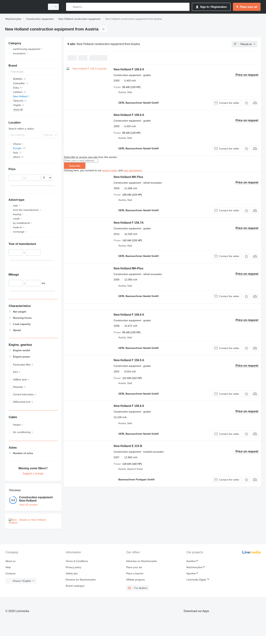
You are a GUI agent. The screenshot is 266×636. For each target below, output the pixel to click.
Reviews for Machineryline (81, 579)
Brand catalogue (75, 585)
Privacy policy (73, 567)
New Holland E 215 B (128, 446)
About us (10, 561)
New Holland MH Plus (128, 177)
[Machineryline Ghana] (24, 7)
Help (8, 567)
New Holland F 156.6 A (129, 405)
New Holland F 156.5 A (129, 360)
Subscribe (74, 165)
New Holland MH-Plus (128, 268)
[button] (246, 102)
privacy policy (110, 170)
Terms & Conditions (77, 561)
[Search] (69, 7)
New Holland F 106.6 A (129, 69)
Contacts (10, 573)
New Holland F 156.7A (129, 222)
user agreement (132, 170)
